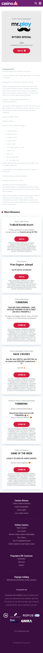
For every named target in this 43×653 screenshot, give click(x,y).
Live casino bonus (21, 513)
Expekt (21, 565)
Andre (14, 19)
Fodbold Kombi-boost (21, 224)
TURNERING (21, 302)
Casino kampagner (24, 19)
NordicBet (21, 559)
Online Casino (21, 525)
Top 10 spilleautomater (21, 541)
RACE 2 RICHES (21, 354)
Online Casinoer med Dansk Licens (21, 544)
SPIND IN (21, 325)
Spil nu (20, 51)
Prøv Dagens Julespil (21, 264)
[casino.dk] (10, 3)
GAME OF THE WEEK (21, 453)
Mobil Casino (21, 528)
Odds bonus (24, 222)
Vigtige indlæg (21, 577)
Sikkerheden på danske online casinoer (21, 580)
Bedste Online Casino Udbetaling (21, 534)
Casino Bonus (21, 500)
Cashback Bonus (14, 401)
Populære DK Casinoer (21, 556)
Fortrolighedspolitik (21, 631)
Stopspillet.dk (21, 590)
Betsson (21, 562)
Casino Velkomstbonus (21, 503)
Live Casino (21, 531)
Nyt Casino (21, 538)
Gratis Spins (28, 351)
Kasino (24, 261)
